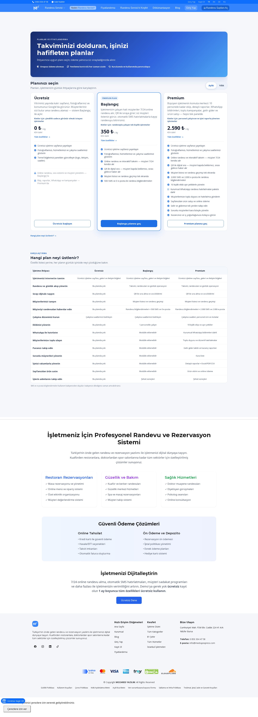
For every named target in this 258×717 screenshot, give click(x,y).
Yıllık (221, 85)
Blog (177, 8)
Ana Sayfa (119, 627)
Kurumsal (118, 632)
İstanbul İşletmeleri (156, 647)
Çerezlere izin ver (17, 709)
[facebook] (35, 646)
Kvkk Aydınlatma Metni (100, 687)
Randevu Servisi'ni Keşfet (134, 8)
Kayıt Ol (118, 647)
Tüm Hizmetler (154, 642)
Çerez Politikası (81, 687)
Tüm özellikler (41, 137)
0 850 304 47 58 (197, 639)
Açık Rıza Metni (119, 687)
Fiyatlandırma (108, 8)
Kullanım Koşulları (64, 687)
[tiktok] (58, 646)
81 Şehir (151, 637)
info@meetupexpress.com (202, 643)
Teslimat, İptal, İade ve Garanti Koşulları (200, 687)
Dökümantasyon (161, 8)
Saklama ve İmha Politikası (170, 687)
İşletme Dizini (153, 627)
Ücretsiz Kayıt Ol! (15, 701)
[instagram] (43, 646)
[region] (129, 325)
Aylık (211, 85)
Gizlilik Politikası (47, 687)
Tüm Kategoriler (155, 632)
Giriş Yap (191, 8)
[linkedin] (50, 646)
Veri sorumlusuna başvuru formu (142, 687)
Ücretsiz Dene (129, 600)
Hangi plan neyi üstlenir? (42, 235)
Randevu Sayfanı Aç (217, 8)
